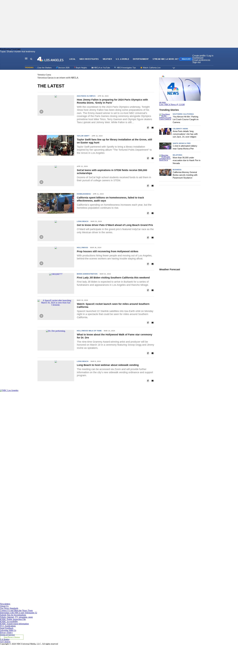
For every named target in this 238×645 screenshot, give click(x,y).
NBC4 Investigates (89, 59)
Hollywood (82, 247)
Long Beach (82, 221)
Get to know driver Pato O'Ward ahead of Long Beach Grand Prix (115, 225)
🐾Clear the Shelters (43, 68)
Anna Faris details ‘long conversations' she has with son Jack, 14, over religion (185, 134)
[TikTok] (77, 549)
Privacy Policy (6, 632)
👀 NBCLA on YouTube (100, 68)
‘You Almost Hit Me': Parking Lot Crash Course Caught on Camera (185, 119)
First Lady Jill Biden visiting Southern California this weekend (113, 277)
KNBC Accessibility (9, 621)
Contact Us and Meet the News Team (16, 610)
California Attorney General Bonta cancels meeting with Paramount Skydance (185, 175)
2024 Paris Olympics (86, 96)
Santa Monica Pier (182, 143)
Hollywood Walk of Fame (89, 331)
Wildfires (177, 155)
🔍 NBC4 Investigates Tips (125, 68)
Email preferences (201, 60)
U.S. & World (122, 59)
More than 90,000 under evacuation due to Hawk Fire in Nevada (186, 160)
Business (177, 169)
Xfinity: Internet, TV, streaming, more (16, 617)
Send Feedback (6, 628)
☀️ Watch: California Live (150, 68)
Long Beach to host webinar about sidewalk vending (108, 365)
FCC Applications (8, 626)
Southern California (183, 114)
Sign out (196, 62)
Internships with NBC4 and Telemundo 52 (18, 612)
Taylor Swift (83, 136)
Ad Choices (5, 641)
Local (72, 59)
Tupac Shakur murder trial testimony (17, 51)
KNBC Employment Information (14, 624)
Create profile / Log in (202, 55)
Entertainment (141, 59)
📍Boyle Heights (80, 68)
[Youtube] (77, 601)
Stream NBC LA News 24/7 (165, 59)
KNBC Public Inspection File (13, 619)
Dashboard (197, 58)
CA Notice (4, 639)
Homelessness (84, 194)
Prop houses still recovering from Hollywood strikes (107, 251)
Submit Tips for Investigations (13, 615)
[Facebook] (77, 443)
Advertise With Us (8, 630)
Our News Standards (9, 608)
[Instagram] (77, 496)
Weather (107, 59)
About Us (4, 606)
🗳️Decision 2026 (62, 68)
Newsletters (5, 604)
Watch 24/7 (186, 59)
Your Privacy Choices (12, 637)
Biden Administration (87, 274)
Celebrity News (180, 128)
